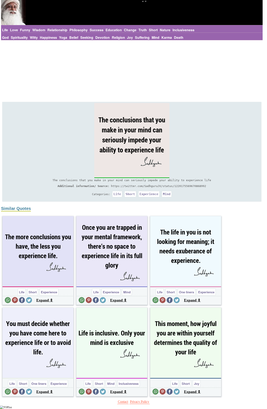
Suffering (142, 37)
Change (130, 30)
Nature (165, 30)
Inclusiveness (183, 30)
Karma (166, 37)
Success (96, 30)
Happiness (48, 37)
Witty (34, 37)
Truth (143, 30)
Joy (130, 37)
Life (5, 30)
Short (153, 30)
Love (14, 30)
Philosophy (78, 30)
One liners (186, 292)
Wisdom (38, 30)
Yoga (63, 37)
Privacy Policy (139, 401)
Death (178, 37)
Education (114, 30)
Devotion (102, 37)
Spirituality (19, 37)
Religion (118, 37)
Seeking (86, 37)
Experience (149, 194)
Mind (155, 37)
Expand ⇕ (44, 300)
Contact (123, 401)
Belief (73, 37)
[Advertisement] (132, 71)
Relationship (57, 30)
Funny (25, 30)
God (5, 37)
